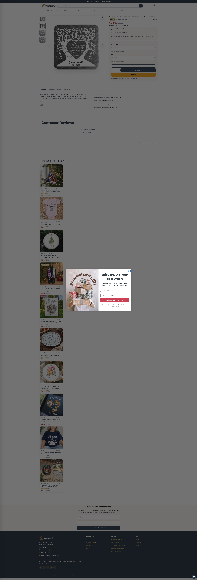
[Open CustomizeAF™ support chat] (194, 577)
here (104, 304)
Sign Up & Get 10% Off (114, 300)
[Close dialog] (129, 271)
